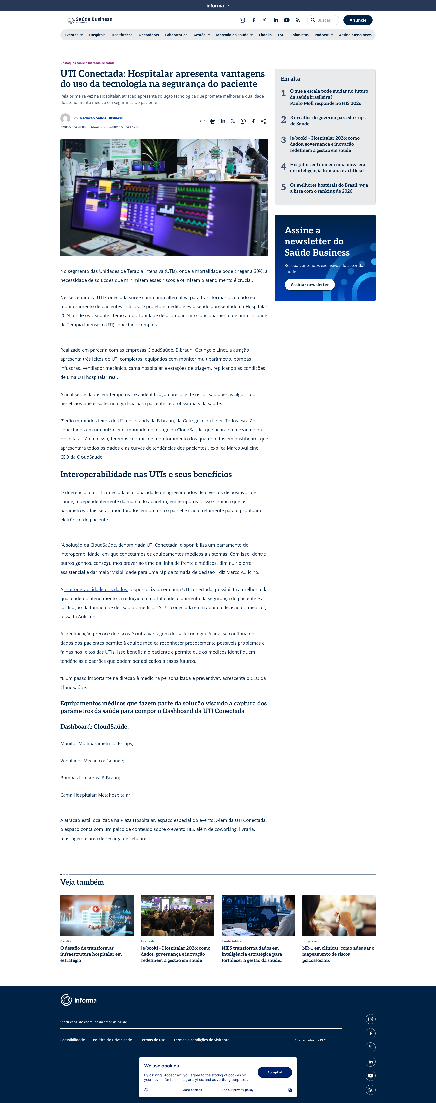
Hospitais (97, 34)
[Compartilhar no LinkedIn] (223, 121)
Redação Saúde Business (101, 118)
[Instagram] (242, 20)
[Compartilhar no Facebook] (253, 121)
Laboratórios (176, 34)
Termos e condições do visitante (201, 1039)
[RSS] (298, 20)
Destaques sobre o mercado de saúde (87, 63)
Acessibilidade (72, 1039)
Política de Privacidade (112, 1039)
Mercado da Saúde (232, 34)
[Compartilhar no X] (233, 121)
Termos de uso (153, 1039)
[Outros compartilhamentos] (263, 121)
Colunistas (299, 34)
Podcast (322, 34)
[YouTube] (287, 20)
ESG (281, 34)
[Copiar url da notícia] (203, 121)
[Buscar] (313, 20)
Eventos (71, 34)
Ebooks (265, 34)
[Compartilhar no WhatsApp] (243, 121)
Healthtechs (122, 34)
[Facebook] (254, 20)
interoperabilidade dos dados (95, 589)
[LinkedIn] (276, 20)
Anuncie (358, 20)
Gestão (200, 34)
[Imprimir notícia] (213, 121)
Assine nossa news (355, 34)
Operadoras (149, 34)
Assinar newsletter (310, 284)
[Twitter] (265, 20)
